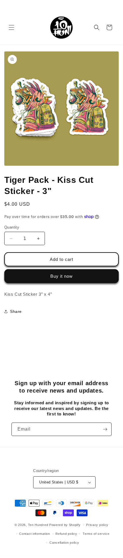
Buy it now (61, 276)
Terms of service (96, 533)
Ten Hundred (38, 525)
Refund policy (66, 533)
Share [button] (16, 311)
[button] (11, 27)
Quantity (11, 227)
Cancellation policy (64, 542)
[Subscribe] (105, 429)
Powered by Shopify (65, 525)
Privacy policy (97, 525)
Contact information (34, 533)
